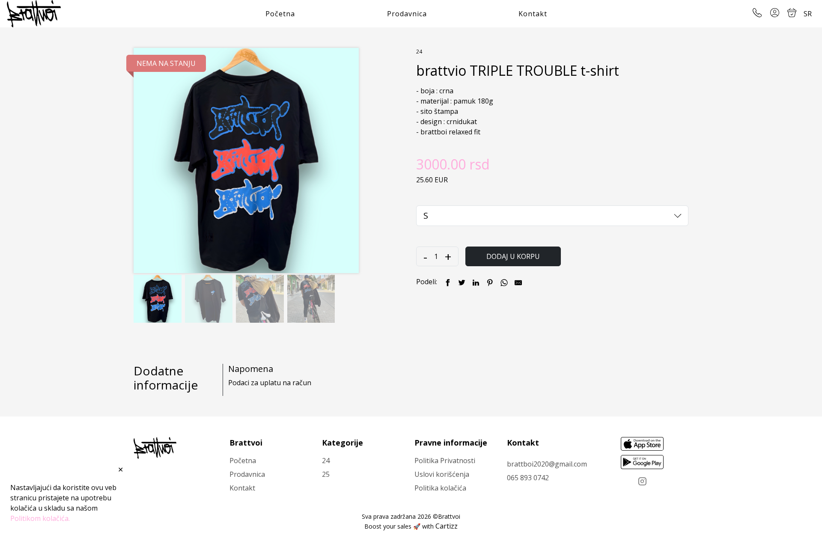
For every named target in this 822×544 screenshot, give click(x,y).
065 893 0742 (528, 477)
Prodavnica (407, 13)
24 (419, 51)
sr (808, 13)
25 (326, 474)
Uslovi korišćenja (441, 474)
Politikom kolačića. (40, 518)
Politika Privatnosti (444, 460)
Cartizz (446, 526)
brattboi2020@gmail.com (547, 464)
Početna (280, 13)
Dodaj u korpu (513, 256)
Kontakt (532, 13)
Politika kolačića (440, 488)
